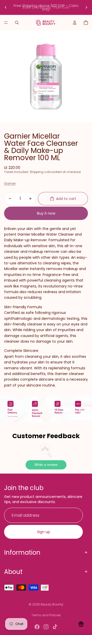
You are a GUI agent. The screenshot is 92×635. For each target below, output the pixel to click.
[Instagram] (46, 627)
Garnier (10, 183)
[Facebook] (37, 627)
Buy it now (46, 213)
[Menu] (6, 22)
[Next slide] (86, 7)
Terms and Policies (46, 615)
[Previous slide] (5, 7)
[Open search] (16, 22)
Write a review (45, 465)
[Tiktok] (55, 627)
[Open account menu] (74, 22)
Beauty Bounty (52, 604)
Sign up (43, 531)
